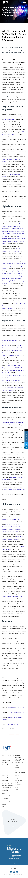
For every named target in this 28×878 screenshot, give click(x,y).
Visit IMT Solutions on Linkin (15, 712)
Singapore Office (5, 764)
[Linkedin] (26, 447)
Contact (16, 789)
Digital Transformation (6, 802)
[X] (26, 444)
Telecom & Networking (19, 771)
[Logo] (9, 2)
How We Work (18, 777)
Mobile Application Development (6, 797)
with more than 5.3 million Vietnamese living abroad (14, 596)
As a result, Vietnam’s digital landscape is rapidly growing (13, 280)
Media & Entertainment (20, 772)
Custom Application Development (6, 789)
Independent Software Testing (6, 792)
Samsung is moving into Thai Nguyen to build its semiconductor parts (13, 273)
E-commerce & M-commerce (19, 763)
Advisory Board (18, 782)
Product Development (6, 787)
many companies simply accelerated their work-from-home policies (13, 519)
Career (3, 808)
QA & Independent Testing (7, 785)
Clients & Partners (18, 784)
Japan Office (4, 762)
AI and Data (4, 779)
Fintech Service (18, 757)
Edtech (16, 765)
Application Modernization (7, 800)
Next (17, 733)
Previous (11, 733)
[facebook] (17, 872)
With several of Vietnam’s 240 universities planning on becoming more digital (13, 305)
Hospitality (17, 769)
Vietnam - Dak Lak (6, 760)
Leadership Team (18, 780)
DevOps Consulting (6, 795)
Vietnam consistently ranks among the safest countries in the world (13, 422)
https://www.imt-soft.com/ (15, 707)
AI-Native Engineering (6, 777)
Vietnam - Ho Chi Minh (7, 758)
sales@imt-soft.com (12, 724)
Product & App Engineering (5, 781)
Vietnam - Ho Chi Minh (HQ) (7, 756)
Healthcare (17, 767)
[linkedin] (14, 872)
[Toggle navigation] (24, 2)
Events (16, 787)
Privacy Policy (14, 868)
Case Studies (17, 786)
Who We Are (17, 779)
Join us (13, 816)
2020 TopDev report (9, 119)
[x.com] (11, 872)
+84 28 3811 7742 (14, 867)
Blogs (3, 806)
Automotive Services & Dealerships (19, 760)
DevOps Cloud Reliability (7, 783)
